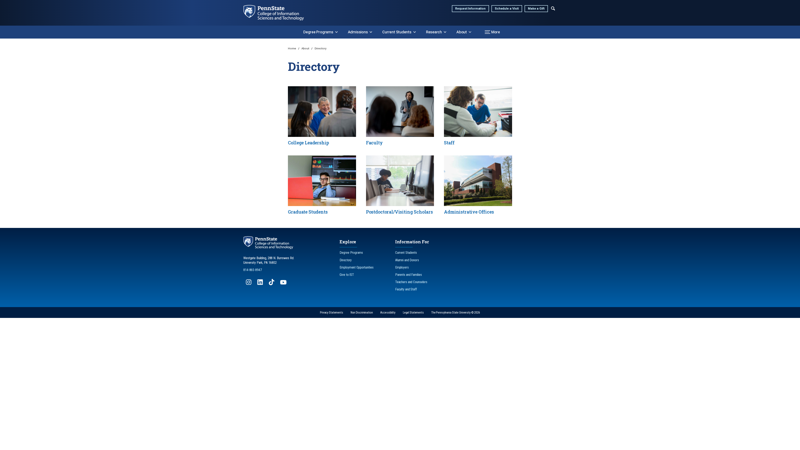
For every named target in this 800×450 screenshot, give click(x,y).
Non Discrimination (362, 312)
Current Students (396, 32)
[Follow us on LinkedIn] (260, 284)
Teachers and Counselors (411, 282)
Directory (321, 48)
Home (292, 48)
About (461, 32)
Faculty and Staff (406, 289)
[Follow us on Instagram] (249, 284)
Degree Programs (318, 32)
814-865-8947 (252, 270)
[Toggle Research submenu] (445, 32)
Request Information (470, 8)
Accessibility (387, 312)
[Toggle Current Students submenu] (414, 32)
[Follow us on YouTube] (283, 284)
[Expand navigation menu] (553, 8)
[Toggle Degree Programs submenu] (336, 32)
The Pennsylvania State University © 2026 (455, 312)
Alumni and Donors (407, 260)
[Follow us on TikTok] (272, 284)
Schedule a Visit (507, 8)
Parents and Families (408, 275)
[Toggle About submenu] (470, 32)
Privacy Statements (331, 312)
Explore (348, 241)
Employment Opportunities (356, 267)
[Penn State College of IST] (277, 13)
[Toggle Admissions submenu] (370, 32)
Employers (402, 267)
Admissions (358, 32)
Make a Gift (536, 8)
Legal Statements (413, 312)
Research (434, 32)
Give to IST (347, 275)
